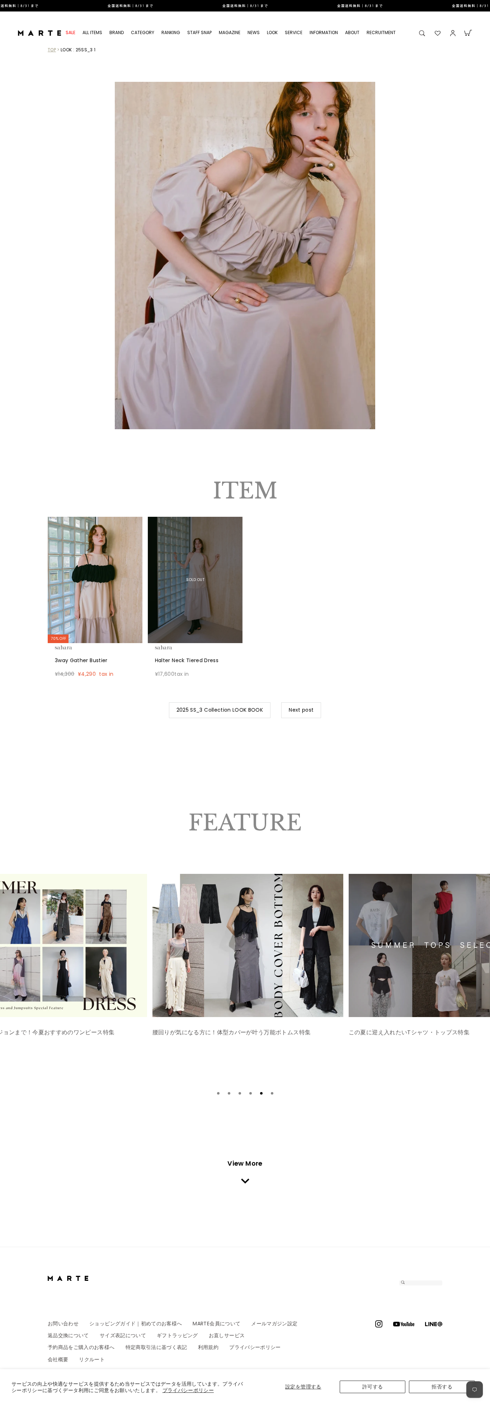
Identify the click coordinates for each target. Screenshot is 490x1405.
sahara (74, 647)
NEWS (254, 32)
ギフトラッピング (177, 1335)
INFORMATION (324, 32)
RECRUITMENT (381, 32)
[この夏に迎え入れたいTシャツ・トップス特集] (248, 945)
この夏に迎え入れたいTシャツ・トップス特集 (213, 1032)
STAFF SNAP (199, 32)
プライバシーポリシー (188, 1390)
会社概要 (58, 1359)
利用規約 (208, 1347)
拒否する (442, 1386)
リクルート (92, 1359)
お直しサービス (227, 1335)
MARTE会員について (216, 1323)
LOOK (272, 32)
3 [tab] (239, 1093)
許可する (372, 1386)
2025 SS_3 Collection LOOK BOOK (219, 709)
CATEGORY (142, 32)
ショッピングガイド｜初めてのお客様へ (135, 1323)
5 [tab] (261, 1093)
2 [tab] (228, 1093)
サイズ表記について (123, 1335)
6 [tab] (272, 1093)
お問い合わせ (63, 1323)
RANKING (170, 32)
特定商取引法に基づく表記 (156, 1347)
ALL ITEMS (92, 32)
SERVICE (293, 32)
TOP (52, 50)
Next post (301, 709)
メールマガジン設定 (274, 1323)
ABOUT (352, 32)
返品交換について (68, 1335)
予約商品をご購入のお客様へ (81, 1347)
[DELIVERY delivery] (245, 5)
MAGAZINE (229, 32)
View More (244, 1163)
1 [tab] (218, 1093)
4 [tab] (250, 1093)
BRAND (116, 32)
